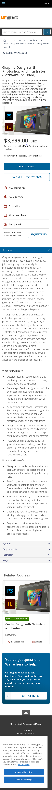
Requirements (10, 549)
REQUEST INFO (39, 234)
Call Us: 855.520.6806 (15, 53)
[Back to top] (26, 723)
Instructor (8, 554)
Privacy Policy (24, 764)
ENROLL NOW (26, 166)
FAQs (5, 560)
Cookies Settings (23, 779)
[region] (24, 762)
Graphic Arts (34, 40)
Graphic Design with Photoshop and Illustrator (25, 626)
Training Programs (17, 40)
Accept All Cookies (24, 772)
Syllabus (7, 543)
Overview (8, 249)
